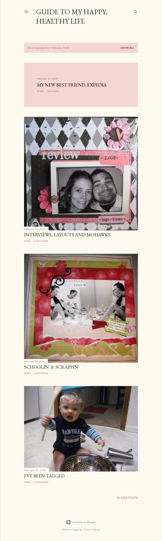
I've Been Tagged (44, 476)
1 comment (52, 90)
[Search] (135, 11)
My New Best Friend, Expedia (71, 85)
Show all (127, 47)
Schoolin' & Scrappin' (51, 367)
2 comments (41, 240)
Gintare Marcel (91, 529)
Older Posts (127, 498)
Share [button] (40, 90)
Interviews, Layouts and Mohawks (67, 235)
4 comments (41, 481)
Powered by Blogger (84, 522)
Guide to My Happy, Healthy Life (71, 16)
